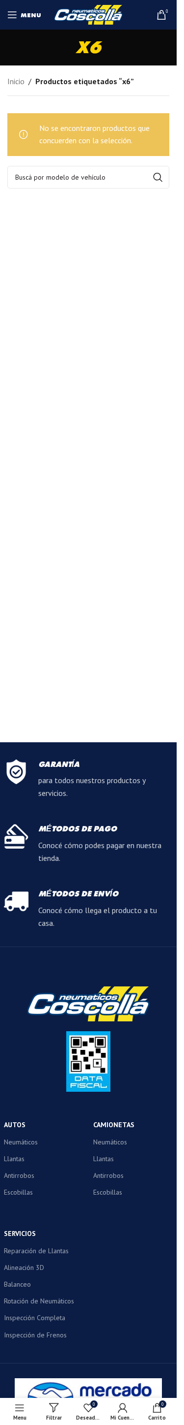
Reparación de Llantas (36, 1250)
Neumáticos (21, 1142)
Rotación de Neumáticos (39, 1301)
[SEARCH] (158, 177)
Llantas (14, 1158)
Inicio (16, 81)
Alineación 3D (24, 1267)
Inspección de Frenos (35, 1334)
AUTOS (15, 1124)
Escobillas (18, 1192)
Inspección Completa (34, 1317)
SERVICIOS (20, 1233)
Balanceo (17, 1284)
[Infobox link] (88, 780)
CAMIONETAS (113, 1124)
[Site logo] (88, 14)
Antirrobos (19, 1175)
